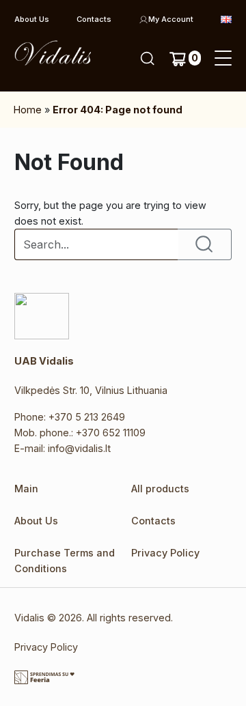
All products (160, 488)
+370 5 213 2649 (87, 417)
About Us (31, 19)
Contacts (94, 19)
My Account (170, 19)
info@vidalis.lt (79, 448)
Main (26, 488)
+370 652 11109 (111, 432)
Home (28, 109)
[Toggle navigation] (223, 59)
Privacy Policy (165, 553)
